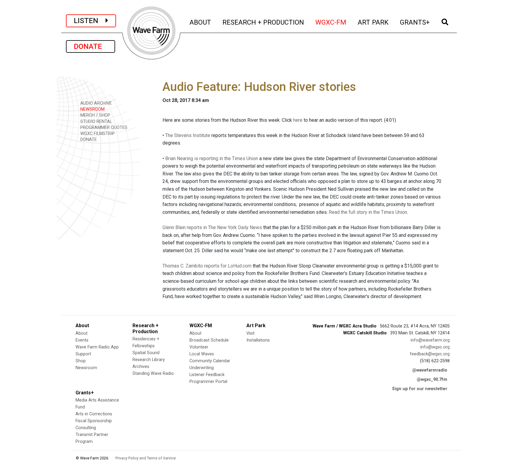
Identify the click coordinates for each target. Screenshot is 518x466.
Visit (250, 333)
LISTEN (90, 20)
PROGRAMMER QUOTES (103, 127)
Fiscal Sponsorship (94, 420)
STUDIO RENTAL (95, 121)
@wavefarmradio (429, 370)
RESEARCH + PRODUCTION (263, 22)
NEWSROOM (92, 109)
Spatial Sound (145, 352)
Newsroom (86, 367)
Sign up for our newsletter (419, 388)
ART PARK (373, 22)
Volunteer (198, 347)
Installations (258, 340)
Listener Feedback (207, 374)
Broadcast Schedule (209, 340)
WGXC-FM (331, 22)
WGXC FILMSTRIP (97, 133)
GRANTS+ (415, 22)
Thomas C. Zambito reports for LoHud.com (207, 266)
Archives (140, 366)
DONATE (90, 46)
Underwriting (201, 367)
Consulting (86, 427)
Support (83, 354)
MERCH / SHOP (94, 115)
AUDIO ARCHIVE (95, 103)
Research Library (148, 359)
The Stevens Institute (187, 135)
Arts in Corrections (94, 414)
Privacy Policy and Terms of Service (145, 458)
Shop (81, 360)
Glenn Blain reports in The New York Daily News (212, 227)
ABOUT (200, 22)
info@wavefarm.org (430, 340)
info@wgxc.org (435, 347)
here (297, 120)
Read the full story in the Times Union (368, 212)
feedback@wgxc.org (430, 354)
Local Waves (201, 354)
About (82, 333)
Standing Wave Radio (153, 373)
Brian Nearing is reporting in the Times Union (211, 158)
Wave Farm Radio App (97, 347)
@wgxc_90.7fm (432, 379)
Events (82, 340)
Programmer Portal (208, 381)
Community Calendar (209, 360)
